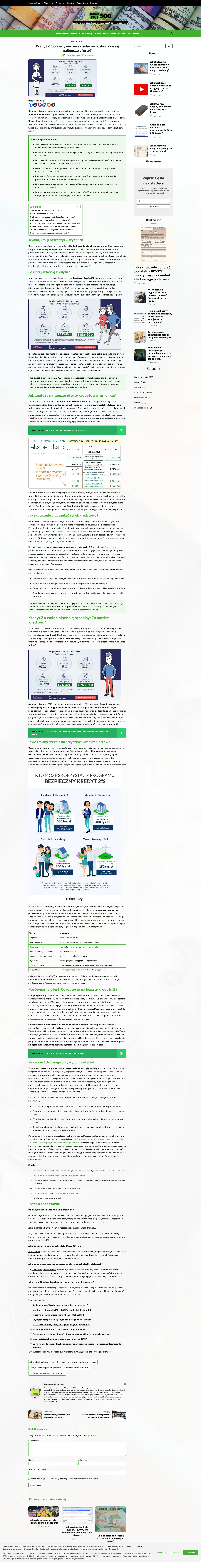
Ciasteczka (49, 3)
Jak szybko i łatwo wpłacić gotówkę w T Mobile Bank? (59, 1314)
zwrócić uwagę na (91, 176)
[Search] (172, 33)
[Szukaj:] (150, 46)
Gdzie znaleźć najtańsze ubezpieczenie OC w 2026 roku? (161, 128)
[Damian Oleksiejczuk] (35, 1392)
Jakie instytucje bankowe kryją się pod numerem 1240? (60, 1339)
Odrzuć (176, 1552)
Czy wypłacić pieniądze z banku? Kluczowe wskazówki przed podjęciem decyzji (71, 1334)
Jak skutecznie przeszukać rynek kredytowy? (51, 220)
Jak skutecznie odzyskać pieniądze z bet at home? (161, 148)
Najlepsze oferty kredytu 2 (76, 1367)
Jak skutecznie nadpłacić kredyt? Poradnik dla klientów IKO (62, 1310)
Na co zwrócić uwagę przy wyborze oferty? (50, 233)
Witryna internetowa (37, 1469)
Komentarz (33, 1441)
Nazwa (31, 1460)
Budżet (98, 33)
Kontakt (94, 3)
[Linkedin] (44, 105)
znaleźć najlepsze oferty (44, 1269)
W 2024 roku (34, 1251)
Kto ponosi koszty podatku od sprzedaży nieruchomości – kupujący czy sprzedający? (160, 316)
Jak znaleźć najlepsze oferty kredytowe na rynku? (53, 217)
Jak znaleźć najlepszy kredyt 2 (43, 1362)
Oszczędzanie (124, 33)
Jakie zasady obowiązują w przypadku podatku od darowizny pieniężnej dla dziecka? (160, 353)
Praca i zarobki (62, 33)
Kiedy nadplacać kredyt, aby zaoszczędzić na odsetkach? (60, 1305)
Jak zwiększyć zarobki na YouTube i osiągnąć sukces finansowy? (161, 87)
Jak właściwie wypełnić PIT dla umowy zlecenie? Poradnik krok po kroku (157, 295)
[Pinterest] (40, 105)
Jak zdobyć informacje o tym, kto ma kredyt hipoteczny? (60, 1329)
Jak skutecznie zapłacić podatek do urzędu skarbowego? (159, 334)
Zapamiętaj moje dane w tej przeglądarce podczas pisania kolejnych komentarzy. (65, 1479)
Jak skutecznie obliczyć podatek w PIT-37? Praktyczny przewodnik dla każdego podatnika (152, 273)
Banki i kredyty (85, 33)
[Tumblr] (53, 105)
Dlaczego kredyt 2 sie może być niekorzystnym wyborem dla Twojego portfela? (72, 1351)
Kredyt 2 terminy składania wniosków (79, 1362)
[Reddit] (49, 105)
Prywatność (82, 3)
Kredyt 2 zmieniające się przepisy (45, 1367)
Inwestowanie (109, 33)
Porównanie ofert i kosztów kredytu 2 (47, 1373)
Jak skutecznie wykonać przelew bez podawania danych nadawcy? (159, 66)
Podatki (135, 33)
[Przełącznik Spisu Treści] (77, 207)
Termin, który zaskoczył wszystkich (46, 210)
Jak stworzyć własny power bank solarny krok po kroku (161, 107)
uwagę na (54, 583)
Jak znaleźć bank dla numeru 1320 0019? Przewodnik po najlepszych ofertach (77, 1531)
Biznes (74, 33)
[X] (35, 105)
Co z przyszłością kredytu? (43, 214)
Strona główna (35, 3)
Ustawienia (161, 1552)
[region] (100, 1552)
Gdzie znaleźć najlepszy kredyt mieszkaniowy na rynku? (110, 1538)
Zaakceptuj (190, 1552)
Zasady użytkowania (65, 3)
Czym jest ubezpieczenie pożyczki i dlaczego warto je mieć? (62, 1319)
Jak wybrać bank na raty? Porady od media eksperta (44, 1521)
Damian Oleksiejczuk (73, 55)
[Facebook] (31, 105)
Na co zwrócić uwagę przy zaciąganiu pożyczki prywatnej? (61, 1324)
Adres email (84, 1460)
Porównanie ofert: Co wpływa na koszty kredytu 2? (53, 229)
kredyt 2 (64, 506)
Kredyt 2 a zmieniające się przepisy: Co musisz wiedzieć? (56, 223)
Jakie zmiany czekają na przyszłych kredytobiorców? (54, 226)
